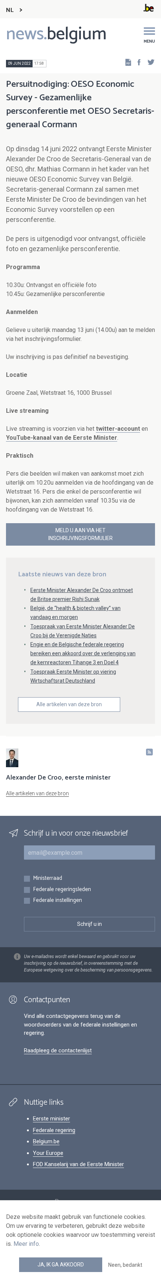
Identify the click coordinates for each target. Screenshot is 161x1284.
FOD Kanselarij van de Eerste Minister (78, 1164)
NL (9, 10)
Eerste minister (51, 1118)
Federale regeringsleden (62, 889)
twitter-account (118, 428)
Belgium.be (46, 1141)
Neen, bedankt (125, 1265)
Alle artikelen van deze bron (69, 704)
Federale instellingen (57, 900)
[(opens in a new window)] (136, 62)
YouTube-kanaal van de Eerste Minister (61, 437)
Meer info (26, 1243)
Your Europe (48, 1153)
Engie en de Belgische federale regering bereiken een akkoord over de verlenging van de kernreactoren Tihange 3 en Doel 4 (83, 653)
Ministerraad (47, 878)
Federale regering (54, 1130)
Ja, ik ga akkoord (60, 1265)
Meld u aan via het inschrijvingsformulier (80, 534)
